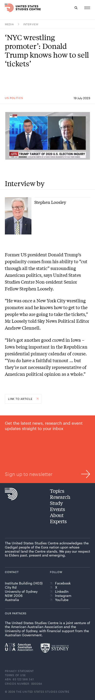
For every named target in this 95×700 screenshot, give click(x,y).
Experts (58, 521)
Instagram (63, 596)
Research (60, 497)
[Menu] (87, 8)
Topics (57, 490)
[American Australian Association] (19, 647)
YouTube (61, 600)
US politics (14, 97)
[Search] (76, 7)
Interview (30, 24)
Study (56, 503)
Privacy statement (19, 671)
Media (9, 24)
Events (57, 509)
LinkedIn (61, 591)
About (57, 515)
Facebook (63, 583)
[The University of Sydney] (55, 648)
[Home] (7, 7)
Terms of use (15, 675)
